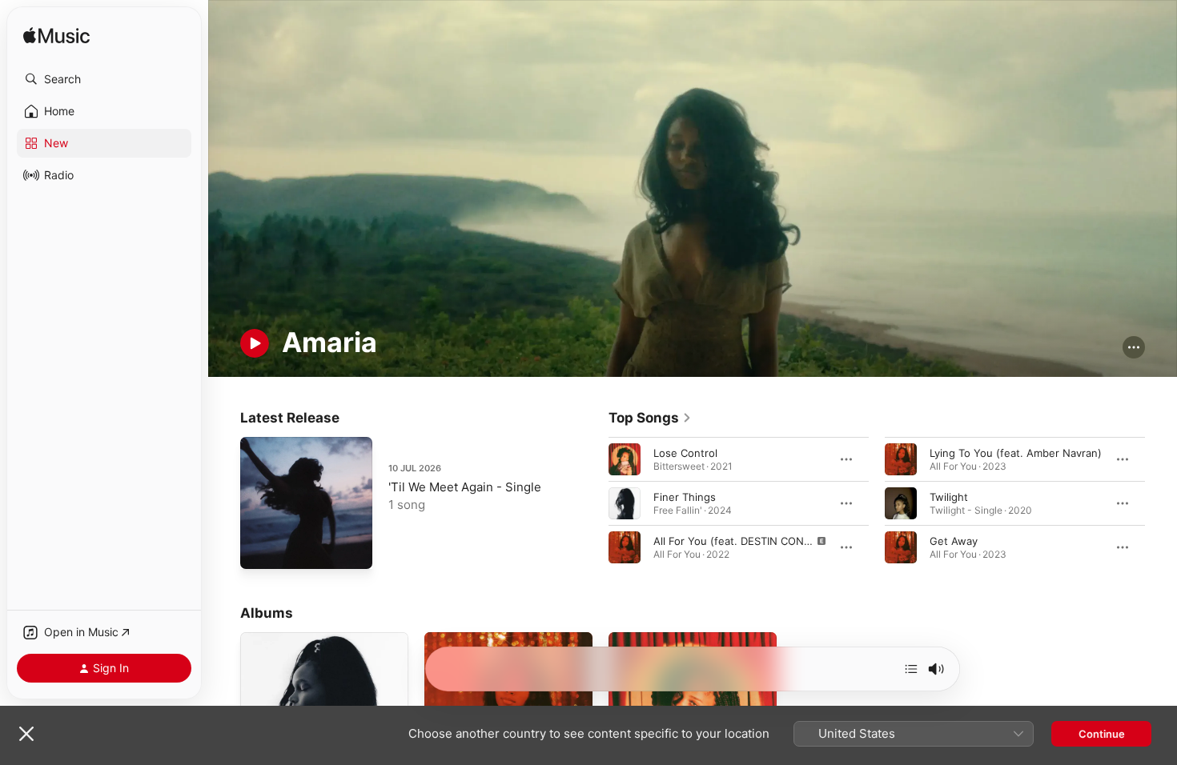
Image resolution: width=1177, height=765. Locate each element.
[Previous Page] (592, 502)
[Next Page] (1161, 502)
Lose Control (685, 452)
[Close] (26, 734)
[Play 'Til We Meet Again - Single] (260, 549)
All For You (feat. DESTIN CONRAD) (741, 540)
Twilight (949, 496)
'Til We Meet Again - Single (464, 487)
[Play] (254, 343)
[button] (104, 79)
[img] (56, 36)
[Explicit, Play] (625, 547)
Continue (1102, 733)
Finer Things (684, 496)
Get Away (954, 540)
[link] (650, 418)
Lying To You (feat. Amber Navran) (1016, 452)
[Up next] (911, 669)
